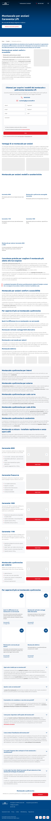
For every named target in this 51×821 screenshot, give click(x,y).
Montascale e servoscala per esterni (11, 645)
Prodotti (8, 41)
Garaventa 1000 (30, 219)
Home (3, 41)
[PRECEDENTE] (28, 454)
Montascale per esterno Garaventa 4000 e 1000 (13, 244)
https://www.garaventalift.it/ (32, 802)
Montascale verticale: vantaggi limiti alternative (36, 610)
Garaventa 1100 (6, 219)
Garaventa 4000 (6, 194)
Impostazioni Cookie (6, 811)
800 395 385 (12, 806)
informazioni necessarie (9, 724)
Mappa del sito (31, 811)
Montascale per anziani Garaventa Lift (15, 17)
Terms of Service (27, 136)
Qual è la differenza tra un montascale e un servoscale (11, 610)
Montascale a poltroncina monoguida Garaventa (36, 195)
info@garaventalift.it (14, 804)
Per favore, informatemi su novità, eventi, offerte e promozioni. (16, 127)
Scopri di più (37, 464)
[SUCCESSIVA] (46, 454)
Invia (26, 133)
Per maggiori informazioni (25, 129)
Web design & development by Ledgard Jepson (10, 818)
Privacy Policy (21, 136)
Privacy (12, 811)
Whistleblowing (24, 811)
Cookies (17, 811)
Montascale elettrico (33, 645)
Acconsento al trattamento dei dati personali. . (17, 129)
